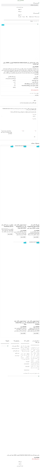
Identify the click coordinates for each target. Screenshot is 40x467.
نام (35, 130)
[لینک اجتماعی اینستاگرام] (31, 95)
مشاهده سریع (38, 239)
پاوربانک (31, 21)
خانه (38, 21)
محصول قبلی (3, 20)
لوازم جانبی (35, 21)
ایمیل (23, 130)
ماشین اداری (15, 350)
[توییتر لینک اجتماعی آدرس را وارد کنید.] (5, 1)
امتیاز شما (34, 114)
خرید (18, 348)
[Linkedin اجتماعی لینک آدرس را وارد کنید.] (3, 1)
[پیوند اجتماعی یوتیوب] (30, 95)
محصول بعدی (1, 20)
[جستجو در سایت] (2, 5)
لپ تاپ (16, 355)
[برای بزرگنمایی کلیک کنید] (37, 59)
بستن (37, 145)
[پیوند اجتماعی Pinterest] (4, 1)
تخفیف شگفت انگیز (5, 18)
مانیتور (16, 353)
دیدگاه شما (34, 118)
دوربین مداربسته (14, 348)
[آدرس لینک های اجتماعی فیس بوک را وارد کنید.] (6, 1)
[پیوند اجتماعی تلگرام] (1, 1)
